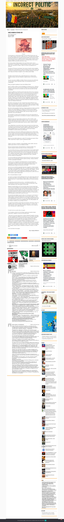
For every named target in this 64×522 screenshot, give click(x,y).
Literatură (36, 0)
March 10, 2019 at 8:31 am (34, 324)
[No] (62, 520)
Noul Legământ (47, 405)
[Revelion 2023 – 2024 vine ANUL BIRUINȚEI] (43, 369)
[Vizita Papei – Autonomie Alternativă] (43, 365)
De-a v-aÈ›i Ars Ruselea (46, 487)
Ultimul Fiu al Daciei (48, 350)
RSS (42, 480)
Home (8, 29)
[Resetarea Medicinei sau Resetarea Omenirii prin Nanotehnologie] (43, 403)
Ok (45, 520)
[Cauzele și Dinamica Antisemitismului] (43, 355)
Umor (21, 0)
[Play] (43, 173)
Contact (49, 0)
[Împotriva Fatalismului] (43, 432)
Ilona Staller (31, 241)
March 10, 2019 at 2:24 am (34, 266)
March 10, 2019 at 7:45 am (34, 271)
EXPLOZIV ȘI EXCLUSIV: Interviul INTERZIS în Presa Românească (49, 461)
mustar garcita (37, 241)
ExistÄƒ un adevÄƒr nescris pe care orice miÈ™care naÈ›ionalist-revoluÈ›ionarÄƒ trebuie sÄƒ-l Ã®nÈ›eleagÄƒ (49, 483)
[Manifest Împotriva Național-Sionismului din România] (43, 449)
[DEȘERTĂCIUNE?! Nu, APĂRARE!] (43, 399)
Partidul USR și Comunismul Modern (13, 245)
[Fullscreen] (55, 173)
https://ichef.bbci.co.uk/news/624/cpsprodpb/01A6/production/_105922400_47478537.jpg (29, 304)
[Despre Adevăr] (43, 391)
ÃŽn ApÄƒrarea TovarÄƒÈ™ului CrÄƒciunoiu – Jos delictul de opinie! (49, 489)
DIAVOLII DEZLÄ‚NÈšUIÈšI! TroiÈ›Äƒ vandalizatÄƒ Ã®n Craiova (49, 496)
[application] (49, 170)
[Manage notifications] (61, 519)
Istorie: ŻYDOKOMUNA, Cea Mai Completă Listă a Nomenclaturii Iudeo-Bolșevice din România (50, 453)
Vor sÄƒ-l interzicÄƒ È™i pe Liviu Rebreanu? (48, 507)
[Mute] (53, 173)
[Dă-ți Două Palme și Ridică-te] (43, 421)
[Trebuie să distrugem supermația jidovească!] (43, 417)
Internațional (7, 0)
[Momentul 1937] (43, 442)
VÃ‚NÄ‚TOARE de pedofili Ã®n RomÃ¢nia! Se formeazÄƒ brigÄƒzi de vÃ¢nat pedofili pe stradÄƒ (49, 494)
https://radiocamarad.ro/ (46, 240)
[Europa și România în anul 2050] (43, 362)
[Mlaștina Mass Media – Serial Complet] (43, 439)
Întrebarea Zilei (40, 0)
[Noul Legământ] (43, 406)
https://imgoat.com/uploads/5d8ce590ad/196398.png (22, 318)
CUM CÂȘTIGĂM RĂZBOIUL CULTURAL (23, 265)
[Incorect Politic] (32, 15)
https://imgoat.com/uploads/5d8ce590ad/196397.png (22, 321)
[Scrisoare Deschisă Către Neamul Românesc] (43, 424)
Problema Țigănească (25, 0)
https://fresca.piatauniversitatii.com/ (48, 115)
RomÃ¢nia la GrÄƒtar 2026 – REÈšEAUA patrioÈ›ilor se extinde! (49, 491)
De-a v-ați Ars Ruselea (32, 259)
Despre (46, 0)
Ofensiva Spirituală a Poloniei (50, 464)
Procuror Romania (11, 242)
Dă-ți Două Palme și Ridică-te (50, 420)
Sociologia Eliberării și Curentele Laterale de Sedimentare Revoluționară (50, 428)
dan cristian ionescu (24, 241)
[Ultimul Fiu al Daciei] (43, 351)
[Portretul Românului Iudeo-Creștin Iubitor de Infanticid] (43, 446)
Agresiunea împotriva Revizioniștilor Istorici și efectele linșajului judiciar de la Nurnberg (50, 387)
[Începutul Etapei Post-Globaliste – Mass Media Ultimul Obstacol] (43, 436)
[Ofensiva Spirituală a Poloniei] (43, 465)
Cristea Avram (17, 241)
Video (44, 0)
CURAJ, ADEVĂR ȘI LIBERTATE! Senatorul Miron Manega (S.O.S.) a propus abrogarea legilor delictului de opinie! (50, 346)
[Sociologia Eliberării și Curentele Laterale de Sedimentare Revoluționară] (43, 428)
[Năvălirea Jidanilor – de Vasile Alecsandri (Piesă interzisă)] (43, 358)
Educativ (19, 0)
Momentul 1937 (47, 441)
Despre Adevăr (47, 390)
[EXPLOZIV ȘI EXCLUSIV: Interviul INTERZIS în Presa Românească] (43, 461)
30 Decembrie (12, 241)
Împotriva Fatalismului (48, 431)
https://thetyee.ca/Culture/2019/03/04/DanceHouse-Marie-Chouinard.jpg (23, 314)
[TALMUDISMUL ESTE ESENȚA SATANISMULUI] (43, 472)
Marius (13, 266)
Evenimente (15, 0)
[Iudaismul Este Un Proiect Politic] (43, 457)
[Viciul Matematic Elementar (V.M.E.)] (43, 475)
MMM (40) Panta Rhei (35, 245)
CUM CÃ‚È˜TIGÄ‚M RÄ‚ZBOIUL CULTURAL (49, 486)
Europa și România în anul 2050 (50, 361)
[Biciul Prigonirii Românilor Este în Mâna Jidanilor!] (43, 468)
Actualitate (11, 0)
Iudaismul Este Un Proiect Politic (50, 456)
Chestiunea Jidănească (31, 0)
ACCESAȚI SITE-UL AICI (47, 160)
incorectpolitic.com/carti (46, 38)
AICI (49, 306)
